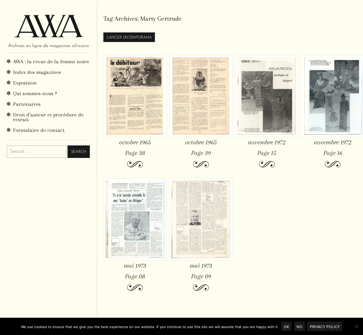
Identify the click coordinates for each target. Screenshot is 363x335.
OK (286, 326)
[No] (356, 326)
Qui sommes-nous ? (35, 93)
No (299, 326)
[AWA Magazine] (48, 26)
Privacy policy (325, 326)
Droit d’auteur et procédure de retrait (48, 117)
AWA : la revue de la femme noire (51, 61)
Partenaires (27, 104)
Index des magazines (37, 72)
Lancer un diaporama (129, 38)
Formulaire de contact (39, 130)
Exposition (25, 83)
